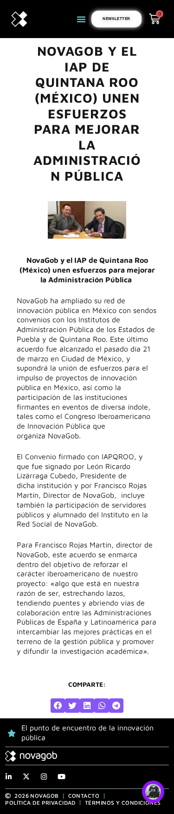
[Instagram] (43, 776)
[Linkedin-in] (8, 776)
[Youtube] (61, 776)
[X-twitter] (26, 776)
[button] (81, 19)
